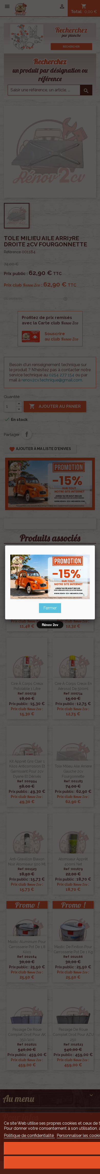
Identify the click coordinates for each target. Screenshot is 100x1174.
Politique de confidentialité (29, 1135)
